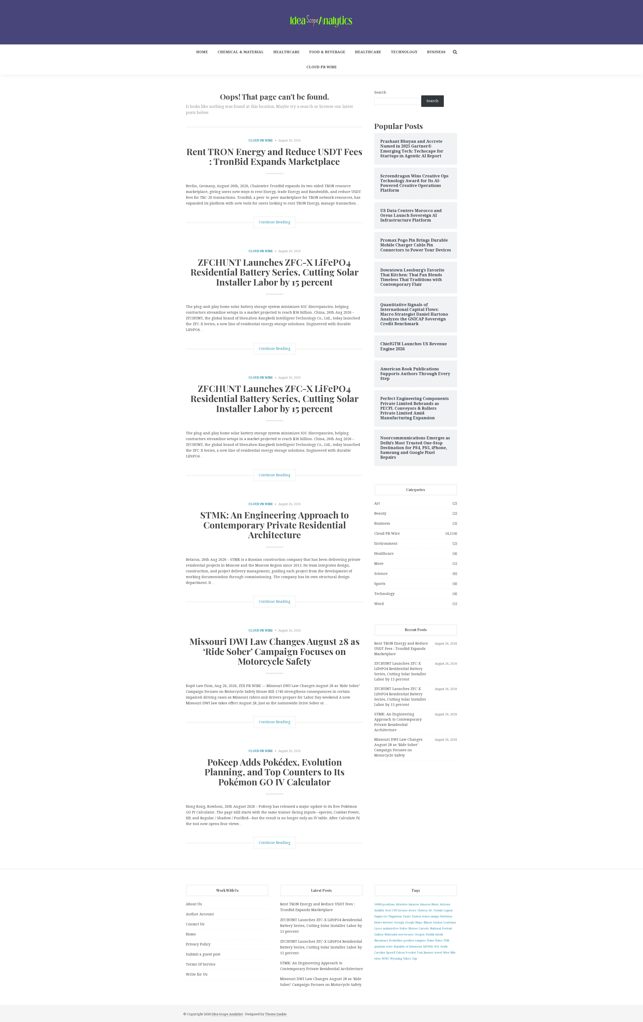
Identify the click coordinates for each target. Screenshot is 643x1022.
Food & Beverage (327, 52)
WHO (385, 958)
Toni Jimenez (425, 952)
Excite (407, 916)
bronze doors (407, 910)
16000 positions (384, 904)
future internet (383, 922)
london (437, 922)
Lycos (378, 928)
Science (381, 574)
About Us (194, 904)
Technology (404, 52)
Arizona (445, 904)
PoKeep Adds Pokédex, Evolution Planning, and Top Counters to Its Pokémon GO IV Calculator (274, 772)
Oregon (419, 934)
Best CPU (391, 910)
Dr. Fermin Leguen (440, 910)
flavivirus (446, 916)
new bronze (406, 934)
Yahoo (407, 958)
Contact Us (195, 924)
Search (380, 92)
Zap (414, 958)
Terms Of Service (201, 964)
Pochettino (396, 940)
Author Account (200, 914)
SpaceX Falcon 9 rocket (401, 952)
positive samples (415, 940)
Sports (379, 584)
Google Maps (413, 922)
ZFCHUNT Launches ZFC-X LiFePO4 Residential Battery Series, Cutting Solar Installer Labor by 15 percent (274, 272)
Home (202, 52)
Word (379, 604)
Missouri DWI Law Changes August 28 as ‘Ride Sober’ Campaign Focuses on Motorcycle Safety (274, 651)
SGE (436, 946)
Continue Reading (274, 222)
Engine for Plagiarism (388, 916)
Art (377, 503)
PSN (446, 940)
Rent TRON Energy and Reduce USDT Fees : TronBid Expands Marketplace (274, 156)
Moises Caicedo (418, 928)
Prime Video (435, 940)
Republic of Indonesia (408, 946)
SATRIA (428, 946)
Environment (385, 543)
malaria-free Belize (395, 928)
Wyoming (396, 958)
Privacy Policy (198, 944)
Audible (379, 910)
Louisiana (449, 922)
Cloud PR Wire (321, 67)
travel (438, 952)
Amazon (413, 904)
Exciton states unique (425, 916)
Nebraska (391, 934)
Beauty (380, 513)
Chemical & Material (241, 52)
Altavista (401, 904)
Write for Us (196, 974)
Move (379, 564)
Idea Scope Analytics (227, 1014)
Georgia (399, 922)
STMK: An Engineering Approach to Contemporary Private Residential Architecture (274, 524)
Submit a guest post (203, 954)
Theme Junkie (276, 1014)
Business (436, 52)
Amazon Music (429, 904)
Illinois (427, 922)
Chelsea (422, 910)
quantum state (383, 946)
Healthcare (286, 52)
